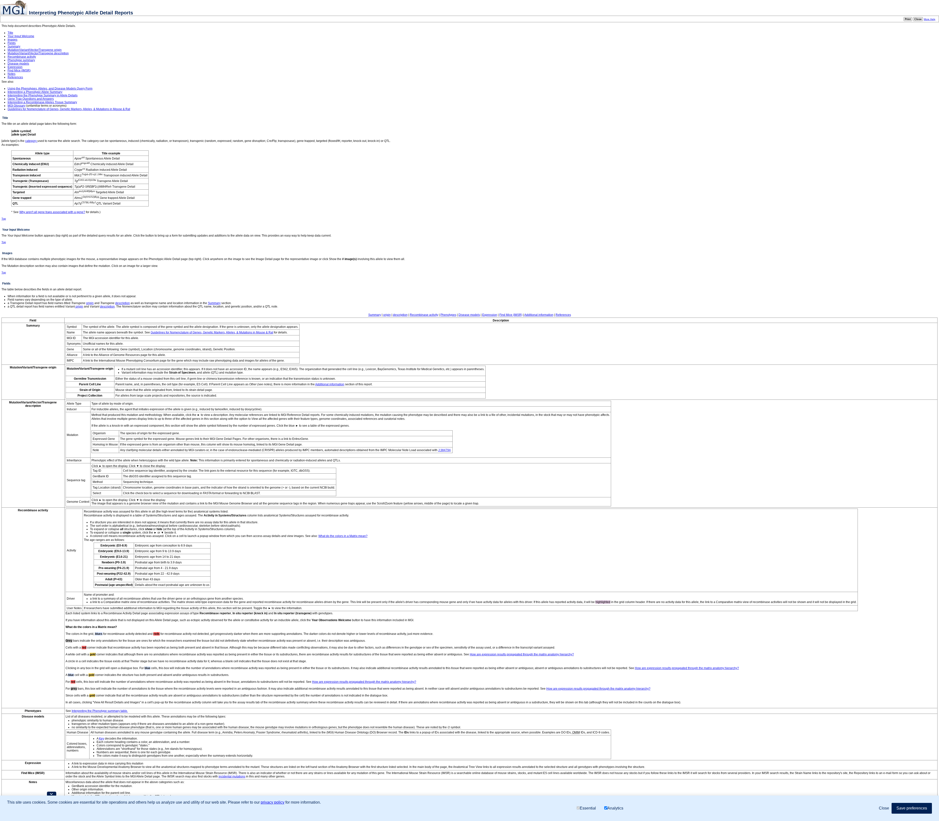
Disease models (18, 63)
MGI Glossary (16, 105)
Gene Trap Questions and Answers (31, 99)
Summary (14, 46)
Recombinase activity (22, 56)
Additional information (538, 315)
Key (101, 738)
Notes (11, 74)
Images (12, 39)
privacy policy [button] (272, 802)
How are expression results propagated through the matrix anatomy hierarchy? (522, 654)
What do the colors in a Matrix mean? (343, 536)
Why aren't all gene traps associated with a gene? (52, 212)
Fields (12, 43)
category (31, 141)
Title (10, 32)
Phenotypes (448, 315)
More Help (929, 19)
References (15, 77)
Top (3, 218)
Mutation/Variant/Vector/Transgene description (38, 53)
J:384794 (444, 450)
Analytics (615, 808)
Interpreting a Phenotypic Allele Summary (35, 92)
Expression (15, 67)
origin (90, 303)
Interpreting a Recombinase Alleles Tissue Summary (42, 102)
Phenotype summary (21, 60)
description (122, 303)
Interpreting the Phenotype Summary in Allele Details (43, 95)
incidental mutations (232, 776)
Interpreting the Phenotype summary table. (100, 711)
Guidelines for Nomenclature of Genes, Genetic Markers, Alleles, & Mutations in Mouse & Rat (69, 109)
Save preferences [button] (911, 808)
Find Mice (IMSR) (19, 70)
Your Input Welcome (21, 36)
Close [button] (884, 808)
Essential (588, 808)
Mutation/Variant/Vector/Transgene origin (35, 50)
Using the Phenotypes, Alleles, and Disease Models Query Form (50, 88)
